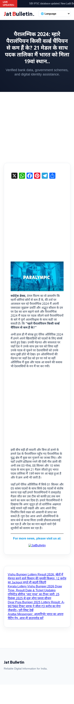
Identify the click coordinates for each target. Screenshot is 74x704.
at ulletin (19, 13)
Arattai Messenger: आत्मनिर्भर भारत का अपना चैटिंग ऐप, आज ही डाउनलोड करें (35, 616)
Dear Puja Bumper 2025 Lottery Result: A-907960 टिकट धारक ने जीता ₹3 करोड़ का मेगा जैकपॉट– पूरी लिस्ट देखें (36, 606)
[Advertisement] (37, 124)
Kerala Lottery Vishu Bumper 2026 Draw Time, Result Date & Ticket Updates (35, 589)
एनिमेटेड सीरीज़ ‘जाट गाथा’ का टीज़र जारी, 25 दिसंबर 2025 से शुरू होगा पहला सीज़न (33, 597)
